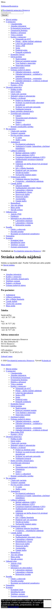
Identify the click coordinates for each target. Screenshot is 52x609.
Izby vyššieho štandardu (24, 168)
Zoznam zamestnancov (19, 247)
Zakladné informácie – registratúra (28, 78)
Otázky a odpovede (18, 229)
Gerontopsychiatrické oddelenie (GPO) (30, 157)
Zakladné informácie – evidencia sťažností (31, 81)
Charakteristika (16, 24)
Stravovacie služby (22, 194)
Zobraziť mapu (6, 356)
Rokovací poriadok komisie (26, 61)
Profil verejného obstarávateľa (22, 111)
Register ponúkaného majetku (22, 127)
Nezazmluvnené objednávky (26, 118)
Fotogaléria (10, 236)
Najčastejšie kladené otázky (26, 175)
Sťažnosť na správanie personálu (28, 107)
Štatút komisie (20, 59)
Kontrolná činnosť (18, 54)
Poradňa (9, 227)
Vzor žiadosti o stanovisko (25, 63)
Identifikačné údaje (18, 242)
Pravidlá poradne (17, 232)
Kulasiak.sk (46, 361)
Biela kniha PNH (17, 83)
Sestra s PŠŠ (20, 46)
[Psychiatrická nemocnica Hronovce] (15, 10)
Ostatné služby (21, 201)
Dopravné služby (22, 197)
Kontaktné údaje (17, 240)
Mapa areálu (15, 207)
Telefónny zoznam (18, 245)
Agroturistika (20, 199)
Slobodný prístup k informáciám (23, 96)
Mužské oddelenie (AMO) (25, 153)
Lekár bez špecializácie (24, 44)
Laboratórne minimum (24, 221)
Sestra (17, 48)
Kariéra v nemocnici (18, 37)
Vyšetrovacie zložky (18, 177)
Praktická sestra (21, 50)
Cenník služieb (16, 183)
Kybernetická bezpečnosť (20, 28)
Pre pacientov (11, 129)
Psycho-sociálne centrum (20, 135)
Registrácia (14, 6)
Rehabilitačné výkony (23, 192)
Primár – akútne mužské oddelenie (28, 41)
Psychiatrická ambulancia (25, 144)
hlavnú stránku (9, 265)
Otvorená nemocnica (14, 87)
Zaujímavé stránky (18, 68)
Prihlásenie (5, 6)
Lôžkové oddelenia (18, 151)
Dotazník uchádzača (23, 52)
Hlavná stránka (11, 19)
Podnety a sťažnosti (18, 98)
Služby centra (20, 140)
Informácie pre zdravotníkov (21, 218)
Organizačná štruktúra (19, 30)
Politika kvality (16, 89)
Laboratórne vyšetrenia (24, 190)
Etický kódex (16, 92)
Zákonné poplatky (22, 186)
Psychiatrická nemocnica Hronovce (20, 361)
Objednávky (20, 120)
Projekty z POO (17, 85)
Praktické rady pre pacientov (26, 170)
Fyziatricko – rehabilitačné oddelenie (29, 181)
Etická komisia (16, 57)
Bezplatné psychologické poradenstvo (25, 234)
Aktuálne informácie (18, 26)
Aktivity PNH (16, 214)
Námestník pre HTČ (23, 39)
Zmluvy (18, 122)
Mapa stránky (6, 365)
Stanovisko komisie (22, 65)
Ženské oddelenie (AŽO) (25, 155)
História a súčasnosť (18, 33)
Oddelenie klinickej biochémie (27, 179)
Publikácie (15, 216)
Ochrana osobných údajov (21, 70)
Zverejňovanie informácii (20, 113)
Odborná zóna (11, 212)
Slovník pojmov (17, 210)
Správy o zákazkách (23, 124)
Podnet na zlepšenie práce (25, 100)
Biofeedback (15, 203)
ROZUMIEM (13, 607)
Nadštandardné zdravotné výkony (28, 188)
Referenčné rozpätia (23, 225)
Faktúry (18, 116)
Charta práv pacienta (18, 94)
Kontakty (9, 238)
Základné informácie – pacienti (27, 72)
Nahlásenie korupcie (23, 109)
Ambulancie (15, 142)
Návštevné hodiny (22, 173)
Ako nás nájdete (17, 205)
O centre (18, 138)
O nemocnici (11, 22)
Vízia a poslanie (17, 35)
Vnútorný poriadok (18, 133)
